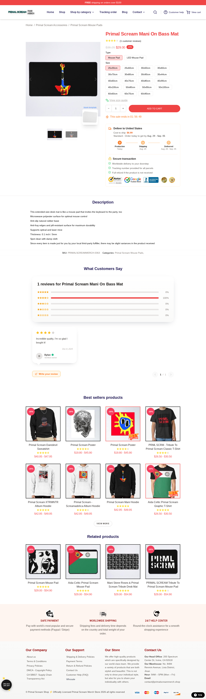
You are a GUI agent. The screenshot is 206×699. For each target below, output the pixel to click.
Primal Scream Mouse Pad (43, 582)
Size (108, 63)
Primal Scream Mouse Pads (86, 25)
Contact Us (72, 670)
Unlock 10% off (6, 684)
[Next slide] (95, 79)
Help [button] (200, 695)
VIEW (43, 438)
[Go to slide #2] (71, 134)
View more (103, 523)
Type (108, 52)
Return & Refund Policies (79, 665)
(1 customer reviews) (130, 41)
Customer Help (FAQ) (77, 674)
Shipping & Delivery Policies (80, 656)
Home (29, 25)
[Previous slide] (30, 79)
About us (31, 656)
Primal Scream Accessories (51, 25)
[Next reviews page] (171, 374)
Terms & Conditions (37, 661)
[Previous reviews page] (155, 374)
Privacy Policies (34, 665)
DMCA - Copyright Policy (39, 670)
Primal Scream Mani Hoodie (123, 502)
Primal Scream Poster (83, 445)
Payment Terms (74, 661)
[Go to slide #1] (54, 134)
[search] (155, 12)
